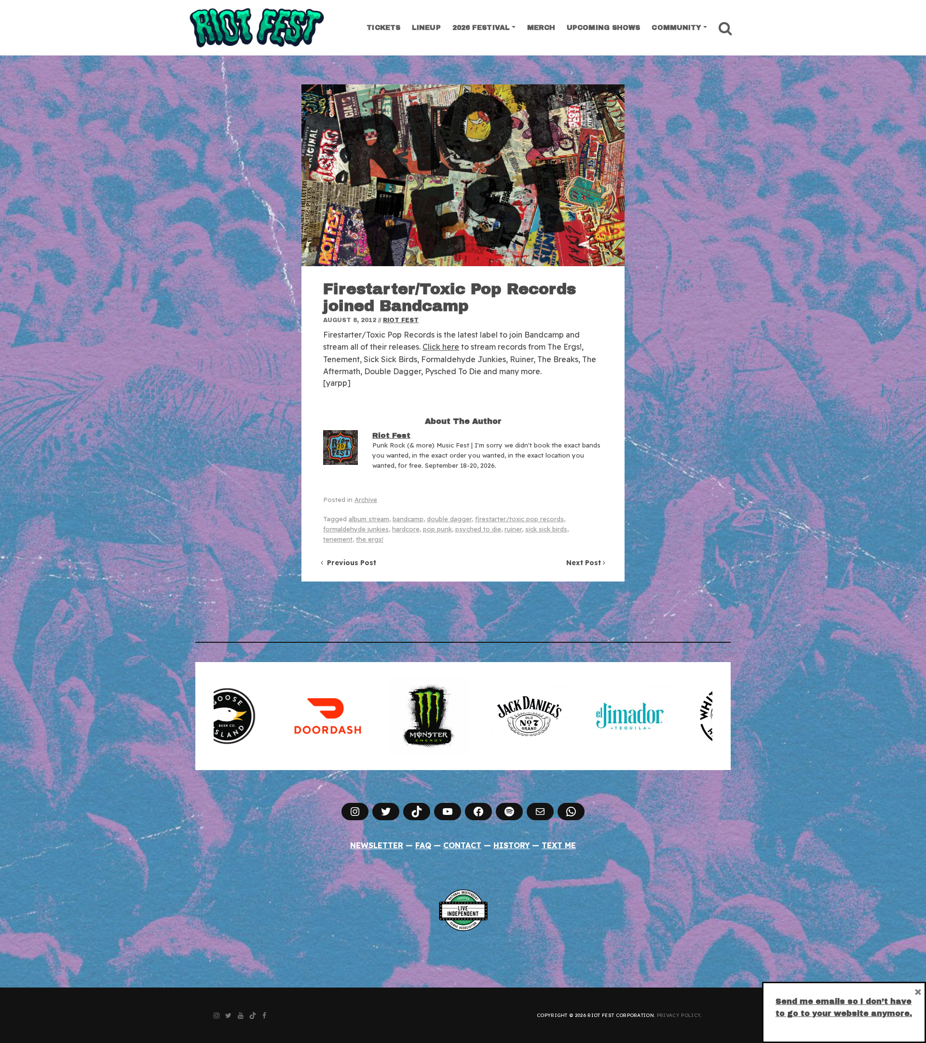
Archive (365, 499)
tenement (338, 539)
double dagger (449, 519)
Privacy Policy (678, 1015)
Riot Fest (401, 320)
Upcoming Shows (603, 27)
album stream (369, 519)
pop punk (437, 529)
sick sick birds (546, 529)
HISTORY (511, 845)
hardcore (406, 529)
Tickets (383, 27)
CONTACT (462, 845)
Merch (541, 27)
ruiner (513, 529)
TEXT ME (559, 845)
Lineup (426, 27)
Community (676, 27)
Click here (440, 347)
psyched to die (478, 529)
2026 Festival (481, 27)
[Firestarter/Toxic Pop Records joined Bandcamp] (463, 175)
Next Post (584, 562)
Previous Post (349, 562)
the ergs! (369, 539)
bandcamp (408, 519)
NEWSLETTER (376, 845)
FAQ (423, 845)
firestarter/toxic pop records (519, 519)
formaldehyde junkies (356, 529)
